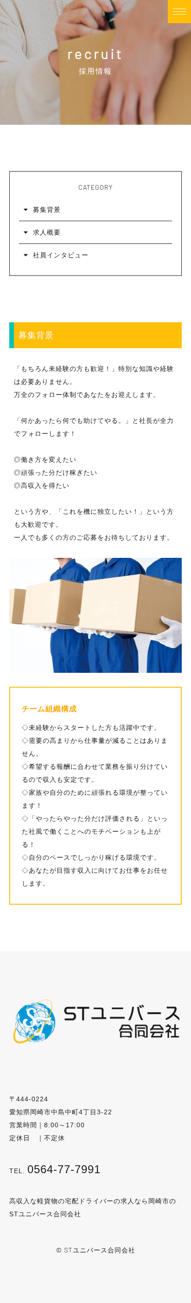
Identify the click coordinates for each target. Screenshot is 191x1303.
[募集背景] (95, 666)
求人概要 (47, 232)
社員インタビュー (61, 255)
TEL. (55, 1171)
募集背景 (47, 209)
